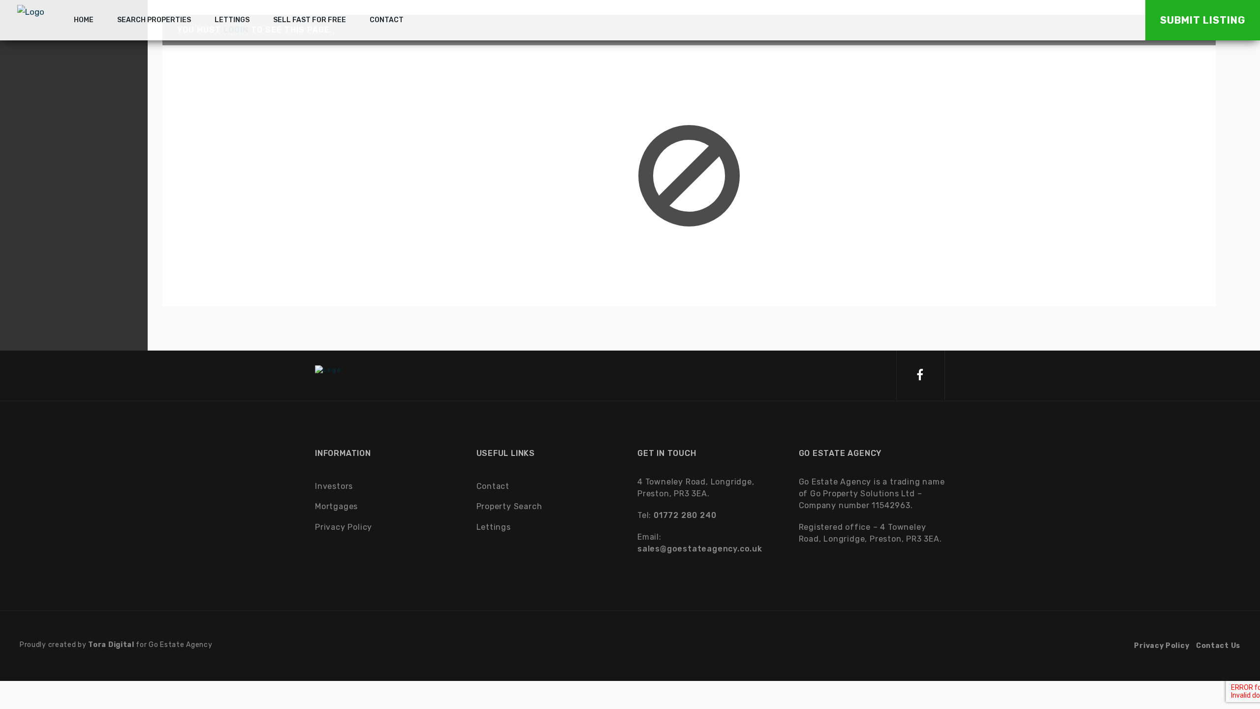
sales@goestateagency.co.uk (699, 548)
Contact (493, 486)
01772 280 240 (685, 515)
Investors (334, 486)
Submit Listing (1202, 20)
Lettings (493, 527)
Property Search (509, 506)
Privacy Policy (343, 527)
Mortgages (336, 506)
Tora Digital (111, 645)
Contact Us (1218, 646)
